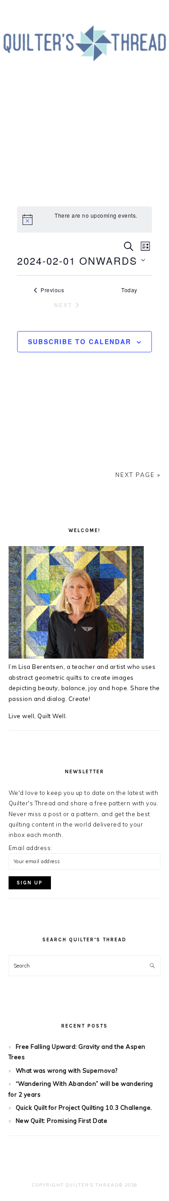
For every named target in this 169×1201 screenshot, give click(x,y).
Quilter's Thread (84, 62)
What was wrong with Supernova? (67, 1070)
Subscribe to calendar (79, 341)
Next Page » (137, 474)
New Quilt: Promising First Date (62, 1120)
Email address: (30, 847)
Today (129, 290)
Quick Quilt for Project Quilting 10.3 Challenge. (84, 1107)
